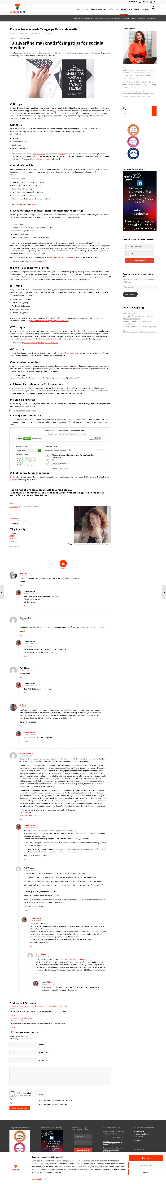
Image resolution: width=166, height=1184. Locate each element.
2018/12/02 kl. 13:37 (17, 1008)
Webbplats (43, 1060)
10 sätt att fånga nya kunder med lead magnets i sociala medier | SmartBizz (39, 1006)
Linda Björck (48, 33)
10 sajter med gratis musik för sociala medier (139, 332)
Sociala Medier (36, 33)
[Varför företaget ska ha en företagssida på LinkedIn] (164, 592)
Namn (42, 1044)
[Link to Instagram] (151, 2)
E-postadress (44, 1052)
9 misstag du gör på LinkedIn (21, 1018)
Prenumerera (140, 261)
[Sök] (153, 9)
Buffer (62, 154)
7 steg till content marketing (35, 261)
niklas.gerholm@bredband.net (31, 815)
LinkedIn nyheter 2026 (109, 1138)
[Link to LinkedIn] (140, 2)
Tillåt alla (145, 1158)
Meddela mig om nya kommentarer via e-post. (55, 1100)
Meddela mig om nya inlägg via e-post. (53, 1104)
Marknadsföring (102, 544)
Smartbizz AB (14, 518)
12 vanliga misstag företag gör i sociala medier (41, 343)
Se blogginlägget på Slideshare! (23, 204)
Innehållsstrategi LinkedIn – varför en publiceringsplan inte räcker (113, 1149)
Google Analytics (39, 154)
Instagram (13, 541)
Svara (21, 585)
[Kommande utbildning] (140, 230)
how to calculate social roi (40, 159)
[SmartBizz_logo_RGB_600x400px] (17, 9)
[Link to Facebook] (147, 2)
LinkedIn (12, 533)
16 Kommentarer (23, 33)
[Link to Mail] (155, 2)
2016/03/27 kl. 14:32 (17, 1020)
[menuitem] (80, 9)
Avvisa (146, 1172)
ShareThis (13, 479)
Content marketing (80, 544)
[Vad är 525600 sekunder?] (2, 592)
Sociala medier (14, 546)
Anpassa (144, 1165)
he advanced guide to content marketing (61, 257)
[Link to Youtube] (143, 2)
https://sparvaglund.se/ (77, 959)
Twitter (76, 353)
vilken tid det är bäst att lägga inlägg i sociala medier (49, 321)
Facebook (70, 353)
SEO (54, 111)
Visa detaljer (37, 1179)
